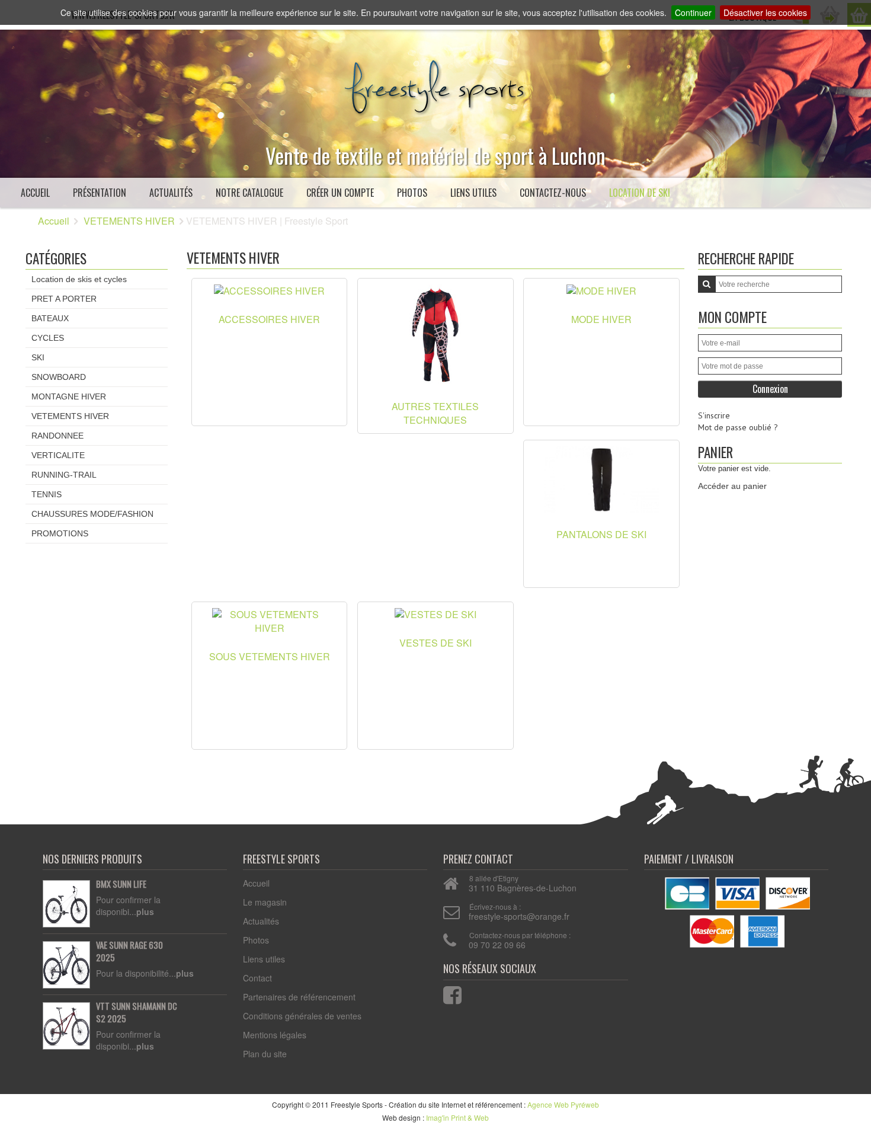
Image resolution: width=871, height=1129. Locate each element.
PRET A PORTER (64, 298)
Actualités (171, 192)
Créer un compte (340, 192)
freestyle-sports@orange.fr (519, 916)
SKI (37, 357)
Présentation (99, 192)
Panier (715, 452)
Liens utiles (473, 192)
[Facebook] (445, 992)
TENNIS (46, 494)
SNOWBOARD (58, 377)
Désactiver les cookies (765, 12)
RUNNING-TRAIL (64, 474)
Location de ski (639, 192)
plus (145, 911)
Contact (257, 978)
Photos (412, 192)
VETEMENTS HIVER (129, 221)
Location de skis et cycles (79, 279)
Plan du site (265, 1054)
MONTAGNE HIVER (68, 396)
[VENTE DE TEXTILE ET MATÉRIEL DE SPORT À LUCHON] (435, 84)
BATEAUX (50, 318)
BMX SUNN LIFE (121, 884)
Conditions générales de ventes (302, 1016)
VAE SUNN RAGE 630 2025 (129, 951)
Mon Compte (732, 316)
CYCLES (47, 338)
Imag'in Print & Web (457, 1117)
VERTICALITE (58, 455)
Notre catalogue (249, 192)
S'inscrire (714, 415)
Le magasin (265, 902)
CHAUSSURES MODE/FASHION (92, 514)
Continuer (693, 12)
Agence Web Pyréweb (563, 1104)
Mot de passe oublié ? (738, 427)
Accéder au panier (732, 486)
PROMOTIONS (59, 533)
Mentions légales (274, 1035)
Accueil (35, 192)
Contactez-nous (553, 192)
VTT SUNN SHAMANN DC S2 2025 (136, 1012)
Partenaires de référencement (299, 997)
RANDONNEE (57, 435)
